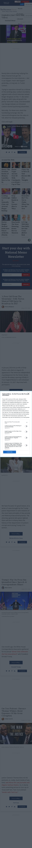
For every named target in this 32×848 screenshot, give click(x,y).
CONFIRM (10, 452)
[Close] (28, 394)
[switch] (26, 426)
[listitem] (16, 422)
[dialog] (16, 424)
